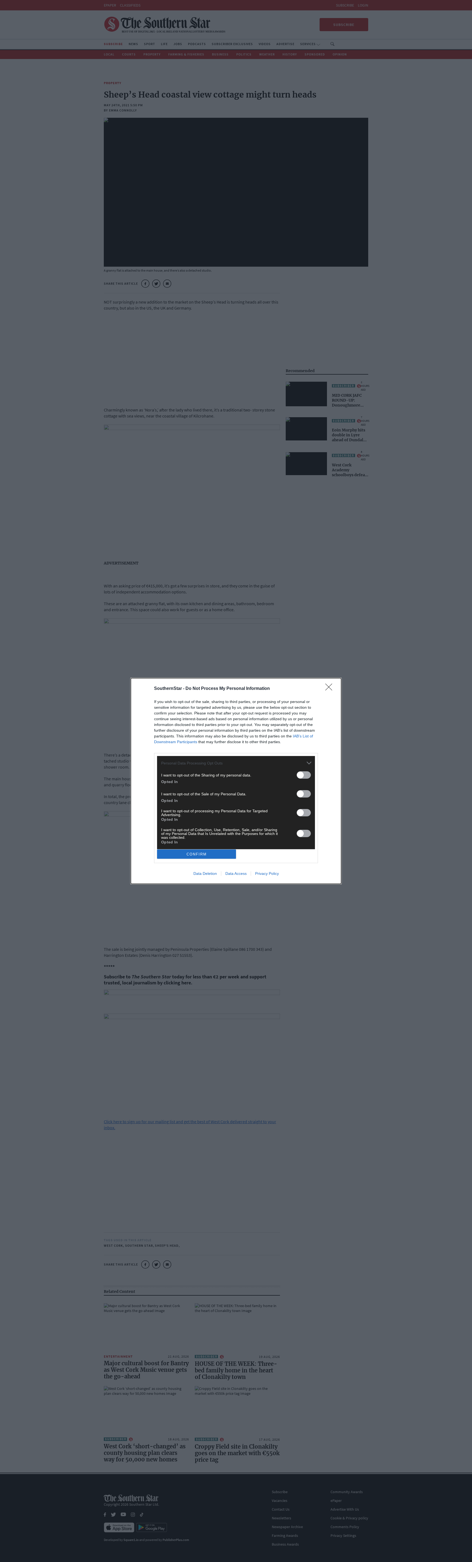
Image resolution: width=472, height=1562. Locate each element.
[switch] (304, 775)
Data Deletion (205, 873)
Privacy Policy (267, 873)
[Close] (330, 689)
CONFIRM (197, 854)
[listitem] (236, 763)
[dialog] (236, 781)
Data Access (236, 873)
